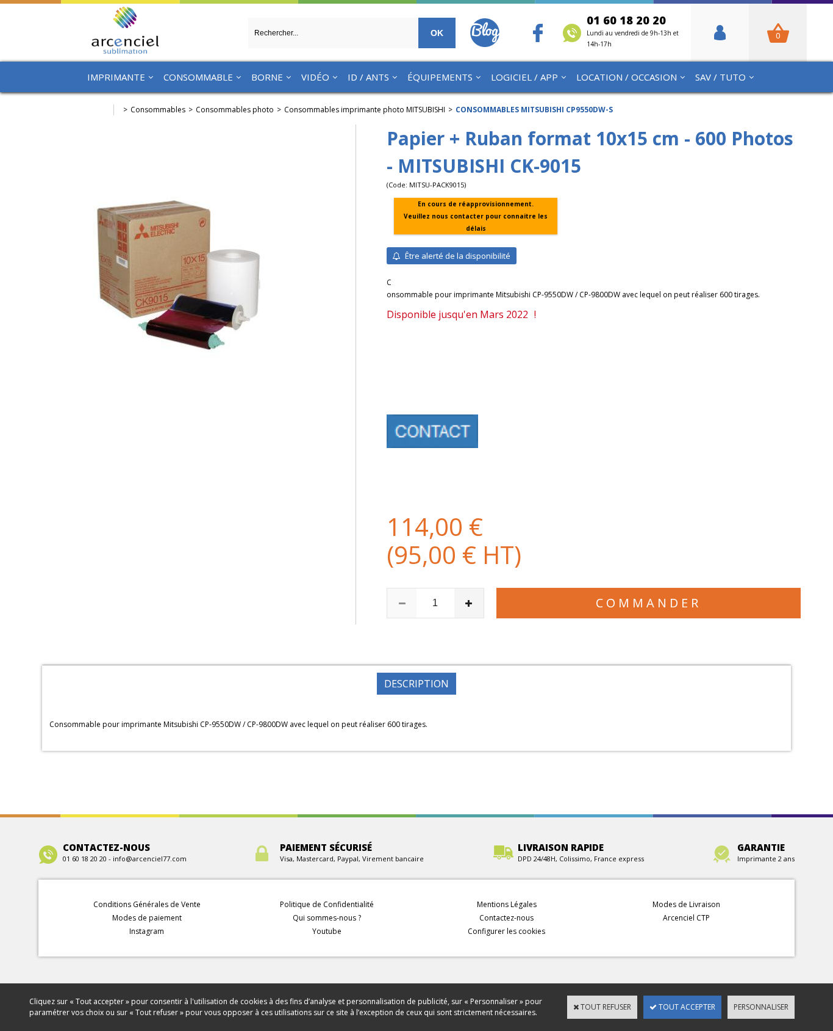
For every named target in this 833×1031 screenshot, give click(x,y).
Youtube (326, 931)
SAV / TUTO (720, 77)
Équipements (440, 77)
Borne (267, 77)
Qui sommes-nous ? (327, 918)
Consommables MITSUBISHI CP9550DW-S (534, 109)
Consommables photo (235, 109)
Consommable (198, 77)
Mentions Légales (507, 904)
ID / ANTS (368, 77)
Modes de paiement (147, 918)
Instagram (146, 931)
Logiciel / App (524, 77)
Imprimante (116, 77)
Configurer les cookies (506, 931)
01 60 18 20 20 (633, 30)
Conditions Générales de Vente (147, 904)
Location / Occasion (626, 77)
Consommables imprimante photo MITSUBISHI (364, 109)
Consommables (157, 109)
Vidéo (315, 77)
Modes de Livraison (686, 904)
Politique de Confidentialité (327, 904)
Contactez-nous (506, 918)
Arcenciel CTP (686, 918)
